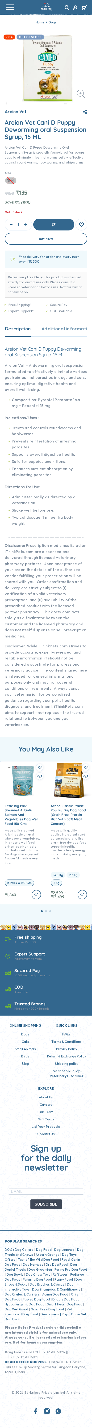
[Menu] (10, 7)
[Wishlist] (81, 224)
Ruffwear (60, 1274)
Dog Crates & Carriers (22, 1294)
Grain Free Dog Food (47, 1309)
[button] (42, 911)
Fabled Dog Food (36, 1299)
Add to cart (53, 224)
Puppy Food (63, 1279)
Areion (11, 349)
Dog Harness (33, 1264)
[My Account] (75, 8)
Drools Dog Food (65, 1299)
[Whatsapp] (58, 1412)
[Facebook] (35, 1412)
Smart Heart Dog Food (64, 1304)
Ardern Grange (47, 1254)
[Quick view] (39, 776)
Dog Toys (69, 1254)
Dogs (52, 22)
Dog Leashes (64, 1249)
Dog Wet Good (16, 1309)
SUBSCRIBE (46, 1204)
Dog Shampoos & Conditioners (56, 1289)
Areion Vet (16, 112)
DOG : (9, 1249)
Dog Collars (24, 1249)
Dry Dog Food (57, 1264)
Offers (10, 1259)
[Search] (67, 7)
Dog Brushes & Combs (46, 1284)
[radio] (19, 883)
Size (8, 173)
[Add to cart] (36, 894)
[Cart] (84, 8)
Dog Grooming (40, 1269)
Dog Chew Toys (38, 1274)
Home (40, 22)
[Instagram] (47, 1412)
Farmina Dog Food (37, 1279)
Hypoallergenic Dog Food (24, 1304)
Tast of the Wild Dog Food (38, 1259)
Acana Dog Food (55, 1294)
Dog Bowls (15, 1274)
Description (18, 329)
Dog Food (44, 1249)
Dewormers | (51, 1314)
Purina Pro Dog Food (70, 1269)
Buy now (46, 239)
